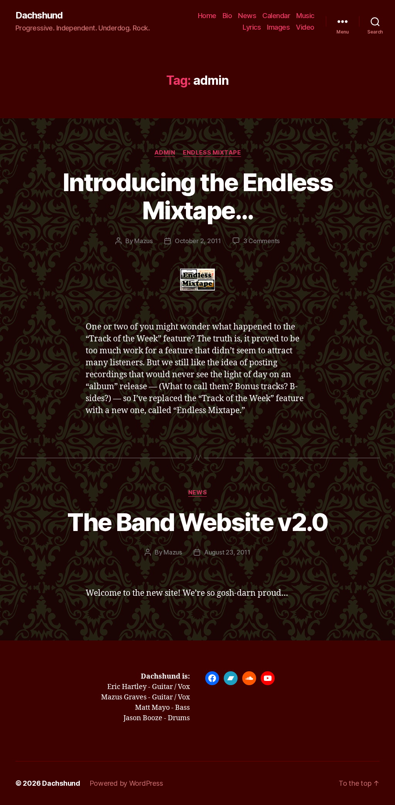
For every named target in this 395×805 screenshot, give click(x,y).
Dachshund (38, 15)
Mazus (143, 241)
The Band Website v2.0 (197, 522)
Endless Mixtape (212, 152)
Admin (165, 152)
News (247, 16)
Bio (227, 16)
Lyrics (252, 27)
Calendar (276, 16)
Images (278, 27)
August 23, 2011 (227, 552)
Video (305, 27)
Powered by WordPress (126, 783)
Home (207, 16)
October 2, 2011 (198, 241)
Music (305, 16)
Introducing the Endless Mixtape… (197, 196)
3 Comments (261, 241)
